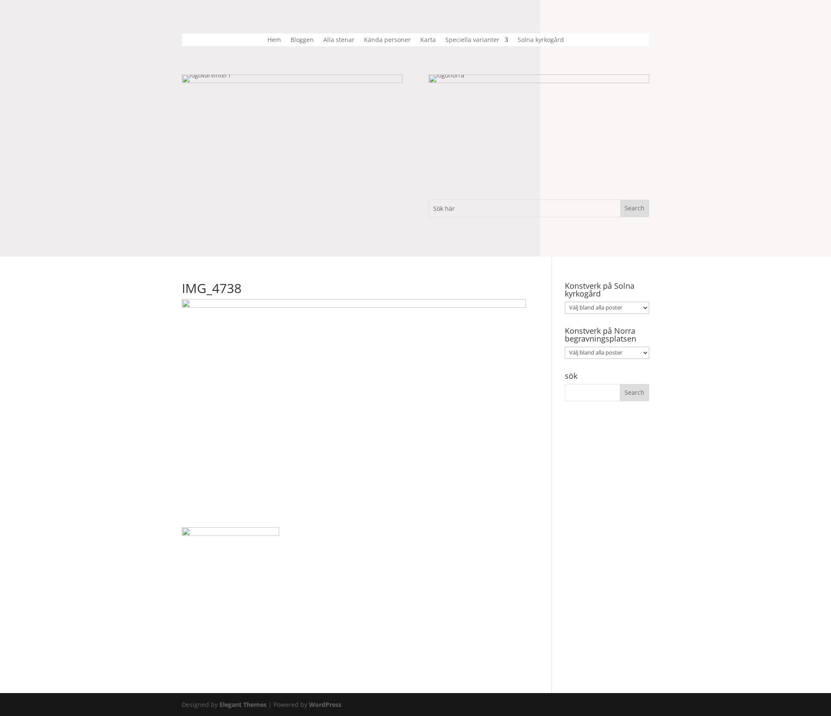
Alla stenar (338, 40)
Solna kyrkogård (541, 40)
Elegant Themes (243, 704)
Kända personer (387, 40)
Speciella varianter (472, 40)
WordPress (325, 704)
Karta (428, 40)
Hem (274, 40)
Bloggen (302, 40)
